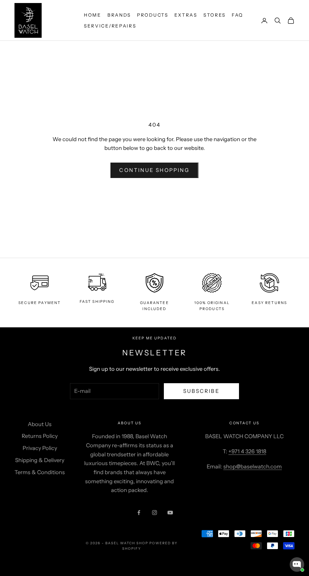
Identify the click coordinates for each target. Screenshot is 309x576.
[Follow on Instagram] (154, 513)
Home (92, 15)
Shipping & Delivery (39, 460)
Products (152, 15)
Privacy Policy (40, 448)
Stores (214, 15)
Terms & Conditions (39, 472)
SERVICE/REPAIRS (110, 26)
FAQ (237, 15)
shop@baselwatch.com (252, 466)
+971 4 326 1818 (247, 451)
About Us (40, 424)
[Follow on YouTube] (170, 513)
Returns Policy (40, 436)
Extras (185, 15)
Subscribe (201, 391)
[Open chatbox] (297, 564)
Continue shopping (154, 170)
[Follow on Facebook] (139, 513)
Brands (119, 15)
